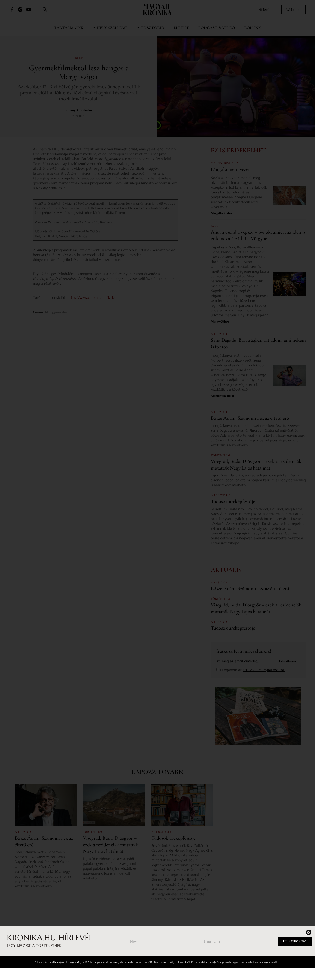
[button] (308, 932)
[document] (157, 484)
